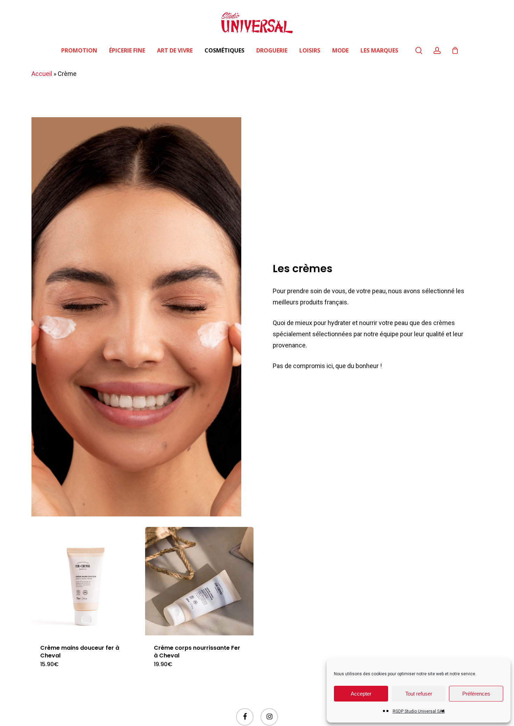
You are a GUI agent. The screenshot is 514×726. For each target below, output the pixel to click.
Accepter (361, 694)
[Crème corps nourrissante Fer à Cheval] (199, 581)
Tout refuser (418, 694)
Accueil (41, 73)
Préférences (476, 694)
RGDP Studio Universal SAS (419, 711)
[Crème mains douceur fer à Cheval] (85, 581)
